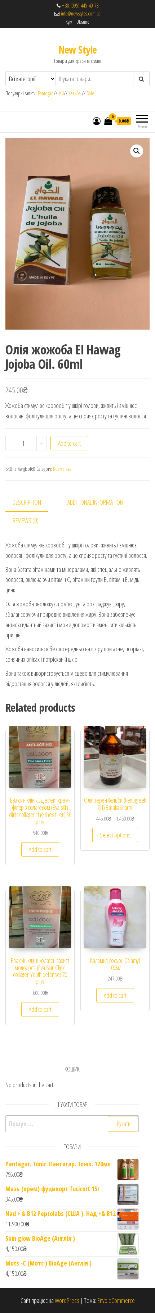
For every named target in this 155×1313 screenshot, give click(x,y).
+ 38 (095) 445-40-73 (80, 5)
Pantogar (46, 93)
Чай (60, 93)
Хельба (74, 93)
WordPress (67, 1300)
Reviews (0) (26, 520)
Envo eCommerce (116, 1300)
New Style (77, 49)
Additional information (95, 502)
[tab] (32, 502)
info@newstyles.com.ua (80, 13)
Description (27, 502)
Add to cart (69, 443)
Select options (115, 835)
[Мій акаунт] (97, 120)
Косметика (62, 468)
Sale (90, 93)
